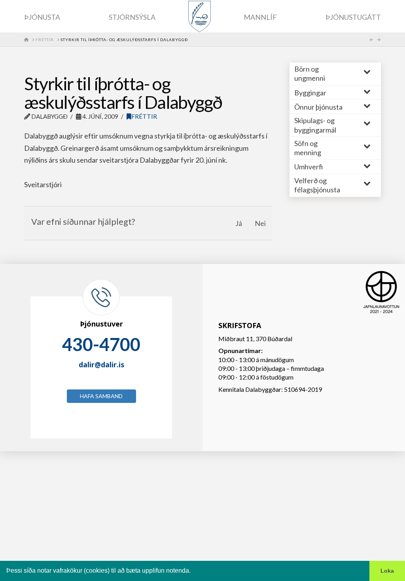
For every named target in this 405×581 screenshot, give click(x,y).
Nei (260, 223)
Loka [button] (387, 571)
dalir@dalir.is (101, 364)
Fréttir (144, 116)
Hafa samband (101, 396)
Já (238, 223)
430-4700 (101, 344)
